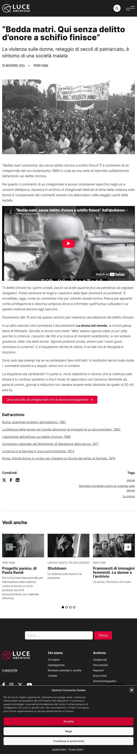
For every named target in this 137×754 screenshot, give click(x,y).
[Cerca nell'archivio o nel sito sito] (117, 8)
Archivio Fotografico (104, 681)
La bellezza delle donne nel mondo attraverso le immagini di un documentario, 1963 (61, 429)
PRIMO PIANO (41, 65)
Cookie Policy (59, 749)
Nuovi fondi (99, 675)
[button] (131, 690)
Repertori (98, 670)
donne (131, 480)
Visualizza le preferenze (68, 741)
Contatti (52, 675)
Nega (68, 731)
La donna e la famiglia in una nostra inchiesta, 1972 (38, 451)
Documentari (100, 664)
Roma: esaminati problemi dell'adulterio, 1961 (34, 422)
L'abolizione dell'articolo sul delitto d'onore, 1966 (36, 437)
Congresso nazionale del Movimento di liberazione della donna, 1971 (50, 444)
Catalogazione (56, 664)
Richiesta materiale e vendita (64, 670)
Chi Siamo (53, 659)
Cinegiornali (100, 659)
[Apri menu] (130, 8)
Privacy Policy (75, 749)
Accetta (68, 721)
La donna (129, 496)
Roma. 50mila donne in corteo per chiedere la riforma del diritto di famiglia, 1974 (58, 458)
